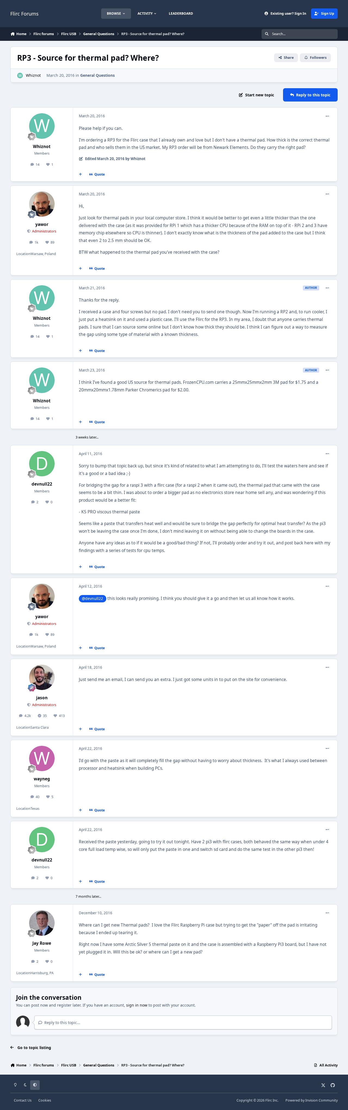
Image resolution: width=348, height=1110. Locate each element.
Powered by (311, 1100)
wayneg (42, 779)
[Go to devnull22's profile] (42, 464)
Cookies (44, 1100)
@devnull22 (92, 598)
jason (42, 698)
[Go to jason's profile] (42, 677)
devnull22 (42, 484)
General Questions (97, 75)
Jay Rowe (41, 943)
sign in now (136, 1005)
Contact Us (23, 1100)
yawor (41, 224)
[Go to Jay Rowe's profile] (42, 923)
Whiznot (33, 75)
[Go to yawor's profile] (42, 204)
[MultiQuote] (80, 174)
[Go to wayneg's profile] (42, 758)
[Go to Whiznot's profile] (20, 75)
